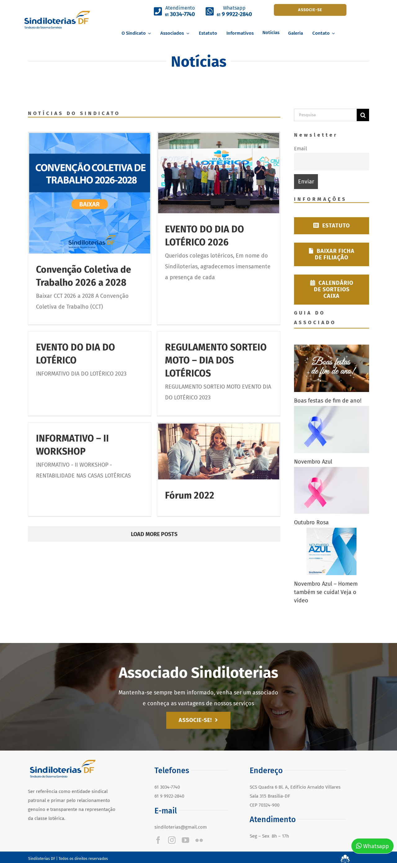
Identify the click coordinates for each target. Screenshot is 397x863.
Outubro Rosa (311, 522)
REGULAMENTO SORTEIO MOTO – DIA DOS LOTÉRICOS (216, 360)
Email (300, 149)
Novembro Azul (313, 461)
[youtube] (185, 840)
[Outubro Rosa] (331, 490)
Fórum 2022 (189, 495)
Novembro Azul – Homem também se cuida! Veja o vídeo (326, 592)
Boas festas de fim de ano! (327, 400)
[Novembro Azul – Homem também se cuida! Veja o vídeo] (331, 551)
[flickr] (199, 840)
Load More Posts (154, 534)
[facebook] (158, 840)
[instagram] (172, 840)
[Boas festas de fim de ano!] (331, 368)
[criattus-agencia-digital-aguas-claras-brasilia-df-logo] (345, 857)
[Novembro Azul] (331, 429)
